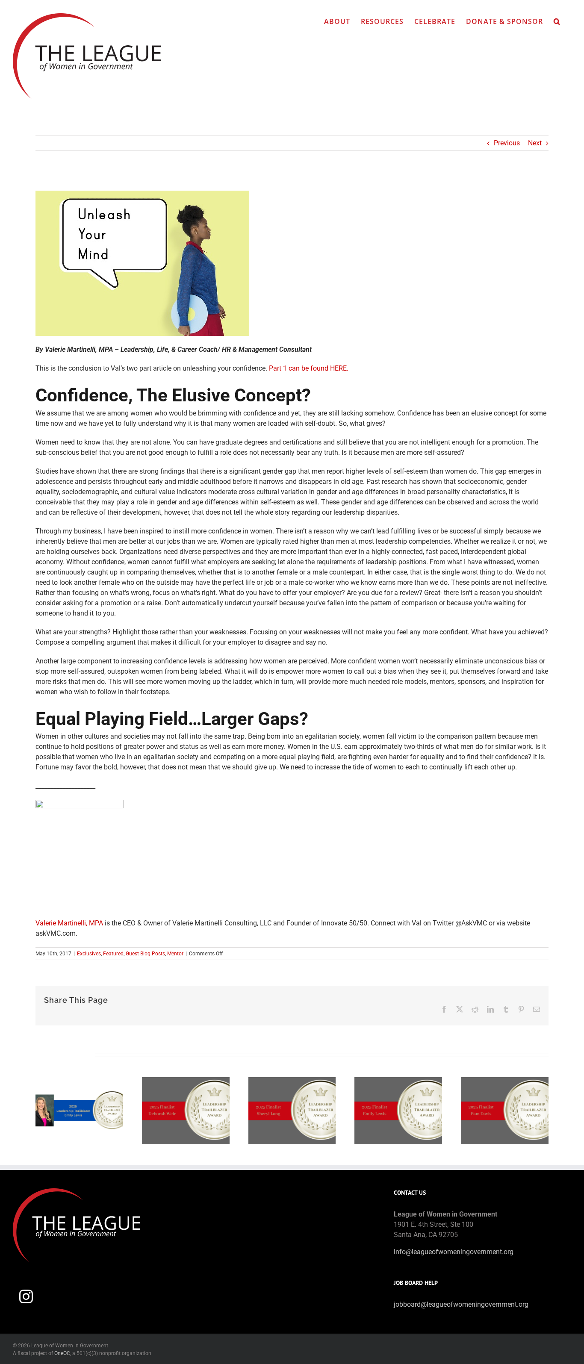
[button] (557, 21)
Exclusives (89, 954)
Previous (507, 143)
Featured (113, 954)
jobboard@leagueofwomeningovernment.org (461, 1304)
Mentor (175, 954)
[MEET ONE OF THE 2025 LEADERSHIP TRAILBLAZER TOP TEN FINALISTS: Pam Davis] (505, 1081)
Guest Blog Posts (145, 954)
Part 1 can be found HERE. (308, 368)
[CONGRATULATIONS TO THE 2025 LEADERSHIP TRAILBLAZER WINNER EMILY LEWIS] (79, 1081)
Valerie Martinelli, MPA (69, 923)
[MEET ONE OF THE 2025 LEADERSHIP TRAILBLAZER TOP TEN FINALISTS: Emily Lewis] (398, 1081)
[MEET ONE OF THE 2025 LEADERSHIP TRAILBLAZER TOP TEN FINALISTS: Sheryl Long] (292, 1081)
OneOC (62, 1353)
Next (535, 143)
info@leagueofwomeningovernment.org (453, 1252)
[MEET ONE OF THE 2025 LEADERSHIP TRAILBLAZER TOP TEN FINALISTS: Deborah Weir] (186, 1081)
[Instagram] (26, 1296)
